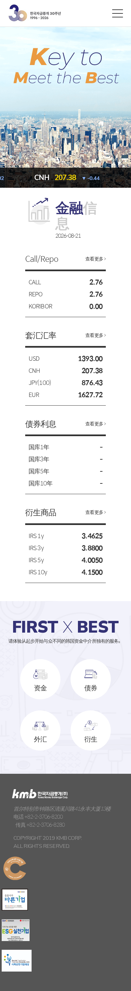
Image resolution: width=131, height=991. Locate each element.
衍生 (90, 739)
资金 (40, 687)
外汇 (40, 739)
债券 (90, 687)
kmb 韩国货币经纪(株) (34, 13)
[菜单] (117, 13)
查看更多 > (95, 258)
